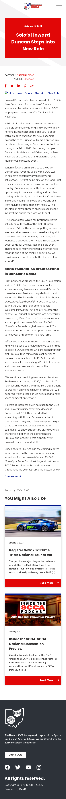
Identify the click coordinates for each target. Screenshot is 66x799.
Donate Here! (13, 476)
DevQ (22, 789)
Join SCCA (15, 755)
